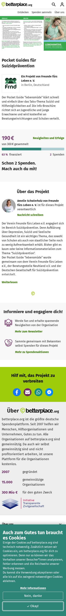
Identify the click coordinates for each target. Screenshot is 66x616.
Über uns (59, 12)
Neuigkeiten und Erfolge (48, 138)
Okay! (34, 606)
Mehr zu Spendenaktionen (32, 352)
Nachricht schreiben (30, 215)
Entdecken (23, 12)
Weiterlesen (9, 282)
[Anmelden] (62, 4)
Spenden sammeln (42, 12)
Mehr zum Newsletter (28, 331)
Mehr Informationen (33, 588)
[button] (17, 392)
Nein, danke (33, 596)
